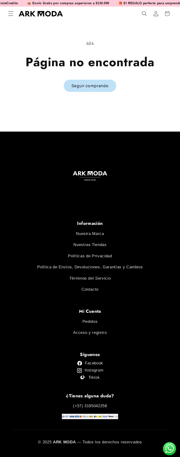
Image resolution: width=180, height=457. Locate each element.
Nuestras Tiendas (90, 244)
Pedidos (90, 321)
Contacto (90, 289)
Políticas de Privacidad (90, 256)
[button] (10, 13)
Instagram (94, 370)
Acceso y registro (90, 332)
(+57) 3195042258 (90, 406)
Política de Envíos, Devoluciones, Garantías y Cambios (90, 267)
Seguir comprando (90, 85)
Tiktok (94, 377)
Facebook (94, 363)
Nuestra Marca (90, 233)
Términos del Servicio (90, 278)
